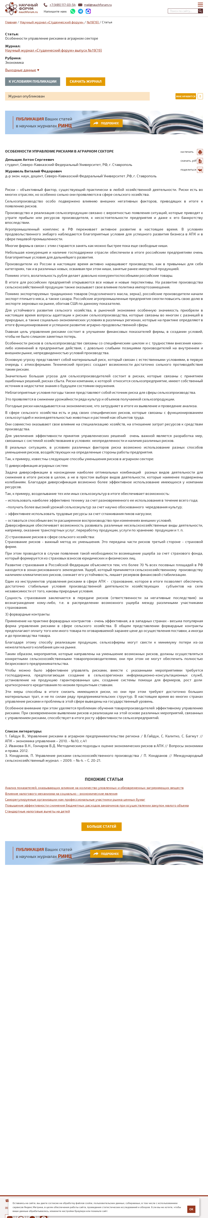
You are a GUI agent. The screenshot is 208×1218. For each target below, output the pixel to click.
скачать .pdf (189, 160)
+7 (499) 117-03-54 (63, 4)
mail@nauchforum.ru (98, 4)
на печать (187, 151)
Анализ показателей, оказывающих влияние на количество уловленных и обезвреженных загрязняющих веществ (94, 788)
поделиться (188, 169)
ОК (191, 1209)
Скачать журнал (86, 81)
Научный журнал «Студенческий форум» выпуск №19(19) (53, 50)
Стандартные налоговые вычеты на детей (37, 811)
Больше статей (101, 826)
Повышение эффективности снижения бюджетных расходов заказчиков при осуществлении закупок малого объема (97, 805)
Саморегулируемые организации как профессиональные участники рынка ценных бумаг (75, 799)
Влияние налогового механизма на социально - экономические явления (61, 793)
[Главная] (21, 8)
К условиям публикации (32, 81)
